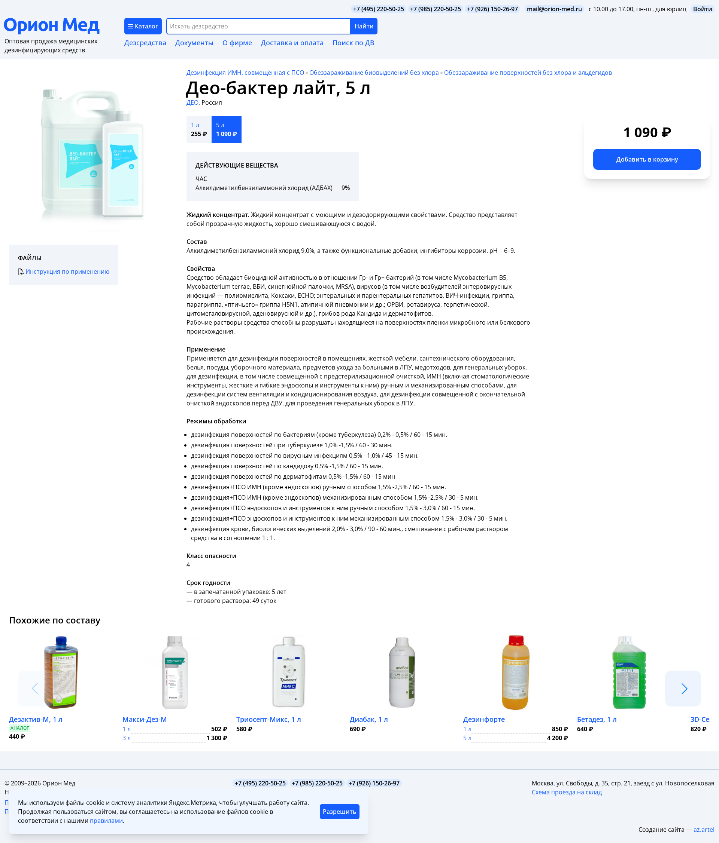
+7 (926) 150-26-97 (492, 9)
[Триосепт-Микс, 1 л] (288, 672)
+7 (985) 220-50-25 (435, 9)
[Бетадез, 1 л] (629, 672)
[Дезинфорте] (516, 672)
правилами (106, 820)
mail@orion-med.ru (554, 9)
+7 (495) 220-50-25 (378, 9)
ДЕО (192, 102)
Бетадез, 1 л (597, 719)
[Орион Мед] (64, 26)
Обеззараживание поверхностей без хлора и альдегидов (528, 72)
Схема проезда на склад (567, 792)
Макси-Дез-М (144, 719)
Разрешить (340, 811)
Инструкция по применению (67, 271)
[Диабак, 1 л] (402, 672)
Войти (702, 9)
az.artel (704, 829)
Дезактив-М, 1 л (36, 719)
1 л (126, 729)
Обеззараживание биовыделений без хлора (374, 72)
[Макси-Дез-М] (174, 672)
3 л (126, 738)
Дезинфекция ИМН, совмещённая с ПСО (245, 72)
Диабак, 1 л (369, 719)
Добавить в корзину (647, 159)
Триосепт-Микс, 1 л (268, 719)
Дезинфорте (484, 719)
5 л (467, 738)
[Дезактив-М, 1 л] (61, 672)
